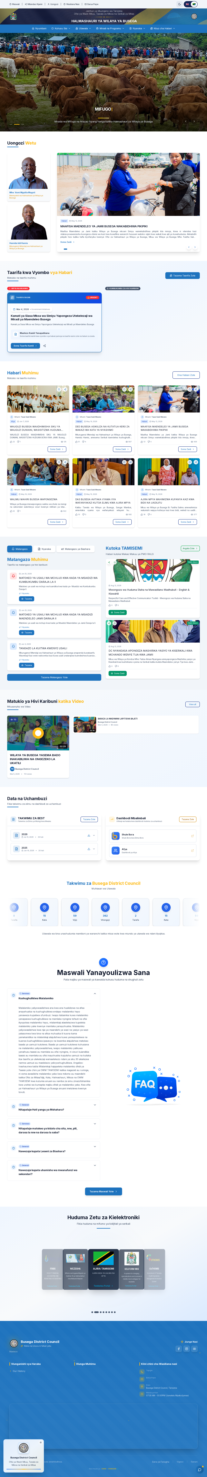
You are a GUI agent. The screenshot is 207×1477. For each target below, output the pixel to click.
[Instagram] (186, 1349)
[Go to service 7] (110, 1312)
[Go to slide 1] (10, 124)
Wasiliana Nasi (72, 4)
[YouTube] (194, 1349)
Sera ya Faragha (160, 1461)
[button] (53, 1043)
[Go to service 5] (105, 1312)
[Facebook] (179, 1349)
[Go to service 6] (108, 1312)
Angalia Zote (188, 548)
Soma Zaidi (68, 242)
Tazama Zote (89, 819)
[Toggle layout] (41, 1443)
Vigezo (180, 1462)
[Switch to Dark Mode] (179, 4)
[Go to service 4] (102, 1312)
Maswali (16, 4)
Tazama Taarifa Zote (184, 275)
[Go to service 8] (113, 1312)
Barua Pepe (92, 4)
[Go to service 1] (93, 1312)
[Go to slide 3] (22, 124)
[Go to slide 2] (17, 124)
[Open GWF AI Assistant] (200, 1470)
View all (192, 704)
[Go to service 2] (96, 1312)
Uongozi (54, 4)
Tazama (28, 599)
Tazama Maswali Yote (102, 1191)
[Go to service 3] (99, 1312)
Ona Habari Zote (186, 375)
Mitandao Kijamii (35, 4)
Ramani (194, 1462)
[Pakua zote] (88, 835)
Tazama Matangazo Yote (54, 677)
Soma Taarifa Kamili (24, 346)
